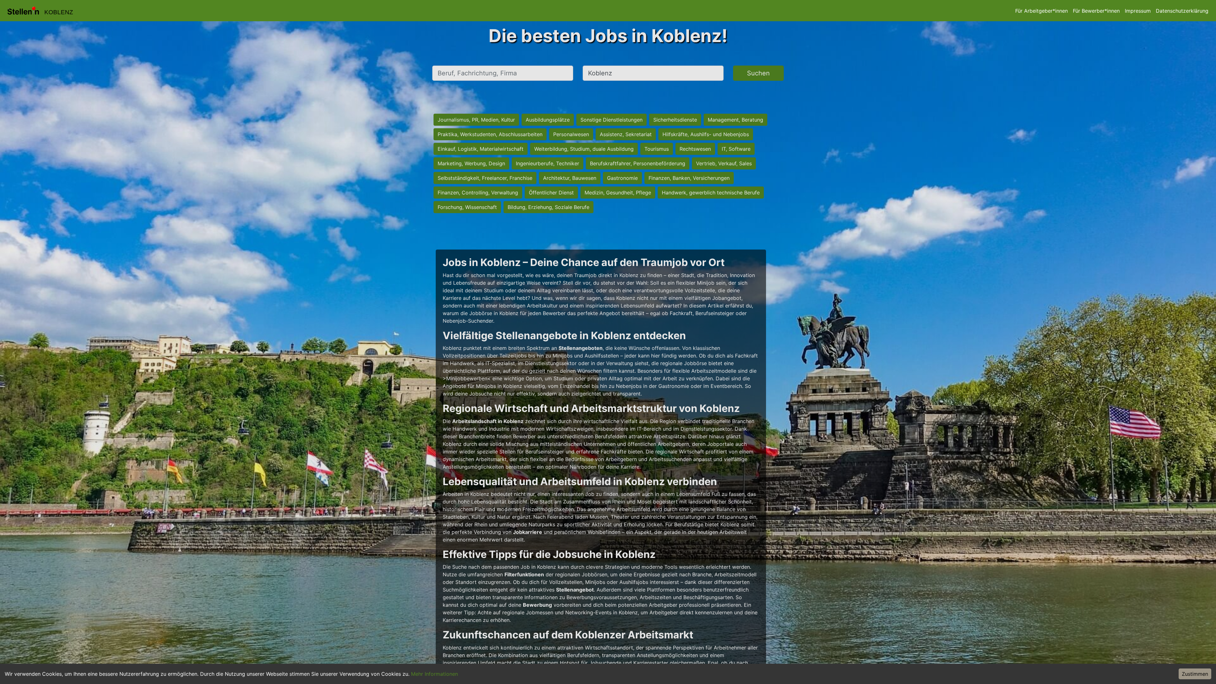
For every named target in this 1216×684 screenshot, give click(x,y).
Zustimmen (1195, 674)
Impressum (1138, 11)
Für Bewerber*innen (1096, 11)
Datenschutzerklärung (1182, 11)
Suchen (758, 73)
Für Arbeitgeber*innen (1041, 11)
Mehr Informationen (434, 674)
